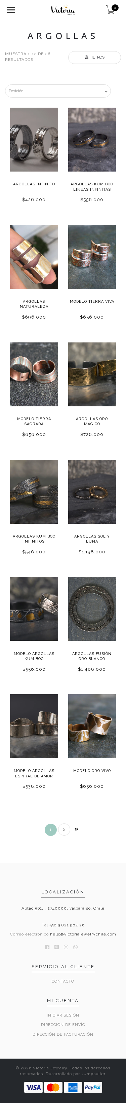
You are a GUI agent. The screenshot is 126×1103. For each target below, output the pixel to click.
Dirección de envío (63, 1025)
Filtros (96, 57)
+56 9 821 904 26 (67, 925)
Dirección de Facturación (63, 1034)
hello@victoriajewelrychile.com (83, 934)
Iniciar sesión (63, 1015)
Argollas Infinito (34, 184)
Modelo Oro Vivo (92, 771)
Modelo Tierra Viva (92, 301)
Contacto (63, 981)
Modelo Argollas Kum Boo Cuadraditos (34, 659)
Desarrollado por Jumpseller (75, 1073)
